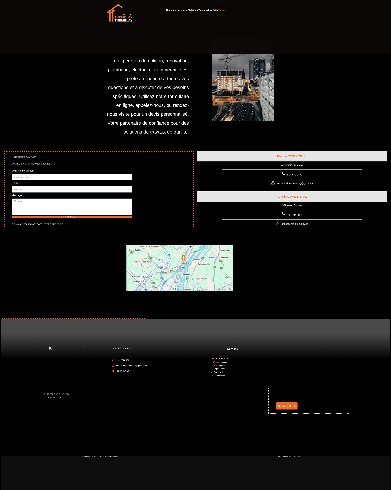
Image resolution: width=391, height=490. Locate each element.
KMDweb (297, 457)
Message (17, 195)
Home (169, 10)
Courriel (16, 183)
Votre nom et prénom (23, 170)
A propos (177, 10)
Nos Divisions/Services (195, 10)
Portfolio (213, 10)
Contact (222, 10)
